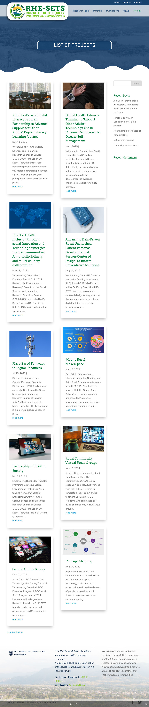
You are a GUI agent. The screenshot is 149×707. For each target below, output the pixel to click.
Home (117, 3)
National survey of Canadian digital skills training (124, 121)
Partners (97, 11)
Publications (112, 11)
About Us (127, 3)
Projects (137, 11)
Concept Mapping (78, 561)
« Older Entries (15, 632)
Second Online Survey (28, 569)
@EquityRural (77, 685)
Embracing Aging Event (125, 145)
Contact (138, 3)
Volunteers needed (123, 140)
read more (17, 186)
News (126, 11)
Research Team (81, 11)
